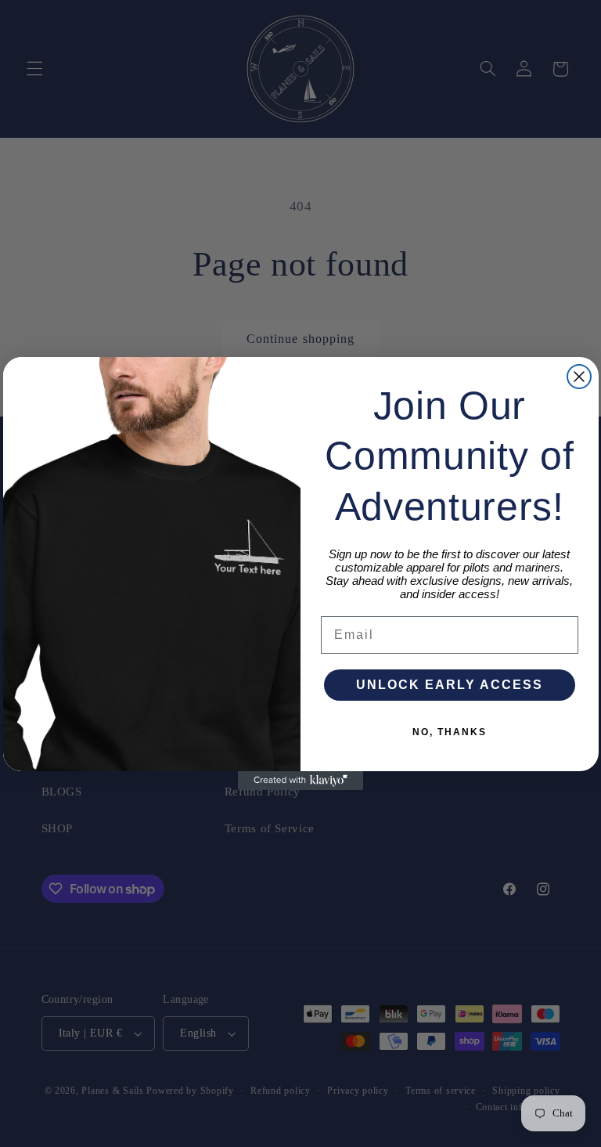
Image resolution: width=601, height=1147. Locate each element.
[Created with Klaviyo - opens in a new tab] (300, 780)
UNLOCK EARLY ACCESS (449, 684)
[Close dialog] (579, 376)
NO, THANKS (449, 732)
